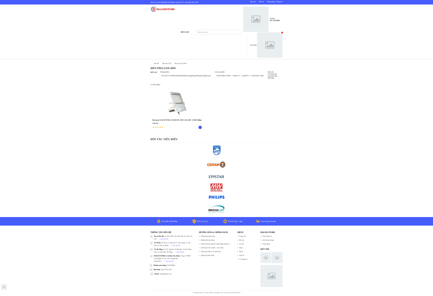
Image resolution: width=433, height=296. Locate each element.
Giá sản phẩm (220, 72)
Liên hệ (241, 255)
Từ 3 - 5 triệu (250, 76)
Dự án (241, 251)
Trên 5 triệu (259, 76)
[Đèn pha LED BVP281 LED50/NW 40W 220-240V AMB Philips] (177, 103)
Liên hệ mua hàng (268, 240)
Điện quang (187, 76)
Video (241, 248)
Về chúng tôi (243, 259)
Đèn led (185, 32)
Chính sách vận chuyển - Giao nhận (212, 248)
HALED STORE (168, 76)
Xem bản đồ (164, 239)
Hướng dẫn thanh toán (208, 236)
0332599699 (171, 265)
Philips (181, 76)
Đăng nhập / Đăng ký (274, 2)
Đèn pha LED (166, 63)
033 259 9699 (275, 20)
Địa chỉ (252, 2)
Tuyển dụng (266, 244)
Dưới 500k (220, 76)
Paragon (195, 76)
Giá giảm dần (272, 76)
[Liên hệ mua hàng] (200, 127)
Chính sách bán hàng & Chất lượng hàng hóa (215, 244)
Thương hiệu (164, 72)
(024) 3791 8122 (166, 269)
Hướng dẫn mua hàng (207, 240)
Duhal (176, 76)
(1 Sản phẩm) (155, 84)
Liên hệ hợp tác (267, 236)
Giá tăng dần (272, 74)
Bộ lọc (154, 72)
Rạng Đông (202, 76)
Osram (208, 76)
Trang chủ (242, 236)
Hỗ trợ (261, 2)
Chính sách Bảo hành (207, 255)
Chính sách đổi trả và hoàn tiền (211, 251)
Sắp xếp (270, 72)
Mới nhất (271, 78)
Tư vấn (241, 244)
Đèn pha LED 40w (181, 63)
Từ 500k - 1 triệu (230, 76)
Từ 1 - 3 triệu (241, 76)
